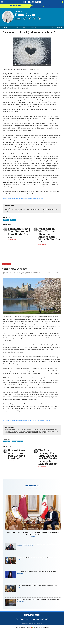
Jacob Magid (19, 545)
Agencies (31, 545)
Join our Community (15, 6)
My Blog (17, 27)
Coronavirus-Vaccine (17, 441)
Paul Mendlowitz (42, 466)
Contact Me (33, 27)
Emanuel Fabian (20, 601)
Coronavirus (7, 441)
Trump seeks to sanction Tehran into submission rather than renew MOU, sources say (38, 544)
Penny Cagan (25, 15)
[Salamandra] (46, 627)
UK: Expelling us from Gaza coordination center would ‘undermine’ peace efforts (37, 585)
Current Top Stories (32, 488)
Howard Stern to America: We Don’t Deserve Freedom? (18, 454)
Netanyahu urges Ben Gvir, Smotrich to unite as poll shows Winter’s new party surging (38, 557)
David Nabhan (11, 460)
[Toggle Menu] (2, 2)
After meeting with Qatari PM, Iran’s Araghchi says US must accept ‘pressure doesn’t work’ (33, 533)
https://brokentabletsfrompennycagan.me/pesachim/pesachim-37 (24, 199)
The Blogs (18, 11)
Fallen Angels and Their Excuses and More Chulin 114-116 (19, 232)
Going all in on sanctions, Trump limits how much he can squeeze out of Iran (36, 571)
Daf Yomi (6, 220)
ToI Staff (33, 536)
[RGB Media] (33, 627)
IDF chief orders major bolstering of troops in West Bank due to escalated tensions (38, 599)
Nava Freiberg (20, 573)
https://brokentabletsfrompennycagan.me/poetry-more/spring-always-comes (27, 420)
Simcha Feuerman (12, 239)
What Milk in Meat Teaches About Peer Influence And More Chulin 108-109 (49, 235)
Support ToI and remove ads (48, 6)
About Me (25, 27)
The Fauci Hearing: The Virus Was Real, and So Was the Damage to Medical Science (48, 457)
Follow (18, 18)
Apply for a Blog (57, 27)
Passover (13, 220)
